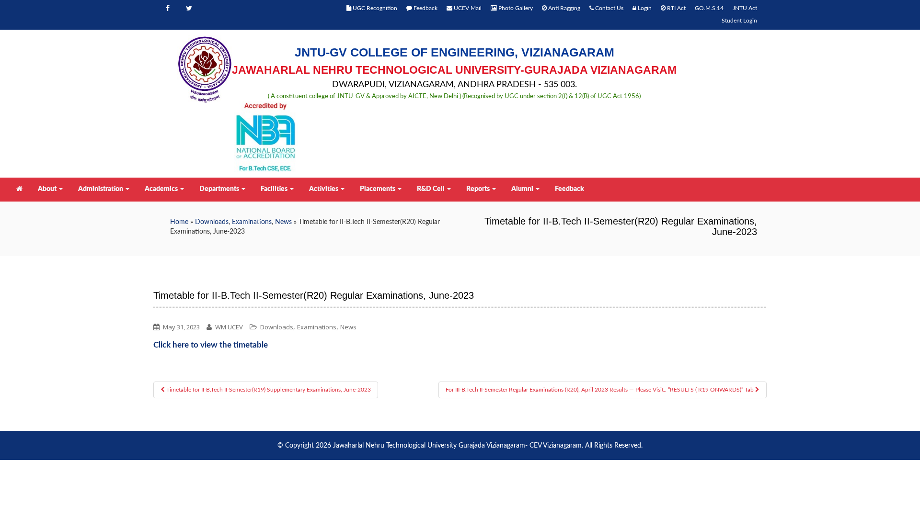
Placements (378, 189)
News (283, 222)
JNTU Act (745, 8)
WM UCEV (229, 327)
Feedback (424, 8)
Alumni (523, 189)
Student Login (739, 20)
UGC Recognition (374, 8)
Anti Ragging (563, 8)
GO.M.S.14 (709, 8)
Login (644, 8)
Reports (478, 189)
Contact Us (608, 8)
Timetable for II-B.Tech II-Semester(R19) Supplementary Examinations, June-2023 (268, 390)
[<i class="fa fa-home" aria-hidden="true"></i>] (18, 189)
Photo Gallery (515, 8)
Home (179, 222)
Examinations (252, 222)
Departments (220, 189)
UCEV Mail (467, 8)
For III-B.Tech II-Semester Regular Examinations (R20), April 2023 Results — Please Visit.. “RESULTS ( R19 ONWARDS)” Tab (600, 390)
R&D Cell (431, 189)
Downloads (212, 222)
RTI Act (676, 8)
